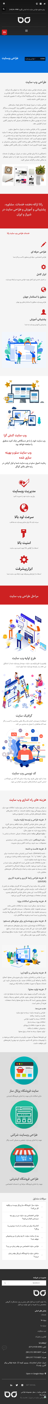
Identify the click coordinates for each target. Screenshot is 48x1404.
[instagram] (40, 4)
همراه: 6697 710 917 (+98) (36, 1357)
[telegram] (44, 4)
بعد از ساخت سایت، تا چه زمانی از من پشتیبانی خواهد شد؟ (22, 1238)
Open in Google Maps (35, 1373)
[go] (5, 1283)
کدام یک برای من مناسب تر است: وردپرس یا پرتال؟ (23, 1227)
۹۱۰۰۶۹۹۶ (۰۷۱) (13, 9)
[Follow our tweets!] (17, 1385)
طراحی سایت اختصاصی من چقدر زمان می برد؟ (22, 1246)
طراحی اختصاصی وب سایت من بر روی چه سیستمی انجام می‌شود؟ (24, 1217)
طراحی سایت (41, 1392)
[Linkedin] (11, 1385)
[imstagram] (22, 1385)
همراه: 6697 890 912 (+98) (36, 1352)
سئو (34, 1392)
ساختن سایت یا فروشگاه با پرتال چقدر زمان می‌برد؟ (23, 1255)
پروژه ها (43, 1320)
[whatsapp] (37, 4)
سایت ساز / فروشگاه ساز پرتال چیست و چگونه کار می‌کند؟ (22, 1207)
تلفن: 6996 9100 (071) (37, 1346)
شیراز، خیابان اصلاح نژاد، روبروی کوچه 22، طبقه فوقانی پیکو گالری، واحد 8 (25, 1364)
